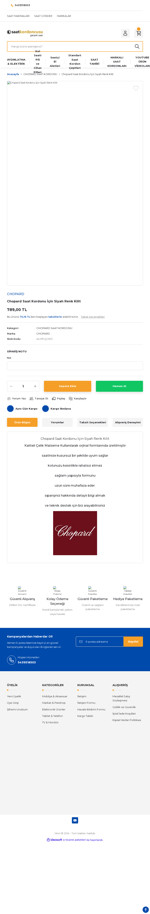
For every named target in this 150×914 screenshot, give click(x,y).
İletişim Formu (86, 702)
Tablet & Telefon (52, 715)
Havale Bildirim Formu (91, 709)
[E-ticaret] (74, 840)
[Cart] (138, 33)
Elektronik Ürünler (53, 709)
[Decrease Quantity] (11, 386)
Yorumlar (57, 422)
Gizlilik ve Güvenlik (124, 707)
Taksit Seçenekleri (92, 422)
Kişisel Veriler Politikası (126, 720)
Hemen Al (119, 386)
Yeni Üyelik (14, 696)
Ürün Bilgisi (22, 422)
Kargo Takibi (85, 715)
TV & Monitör (50, 722)
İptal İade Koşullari (124, 713)
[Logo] (25, 33)
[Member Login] (125, 33)
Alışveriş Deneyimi (128, 422)
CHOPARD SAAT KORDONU (54, 328)
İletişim (81, 696)
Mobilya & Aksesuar (54, 696)
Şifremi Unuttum (17, 709)
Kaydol (133, 641)
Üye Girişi (13, 702)
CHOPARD (43, 333)
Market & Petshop (54, 702)
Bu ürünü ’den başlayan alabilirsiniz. (56, 316)
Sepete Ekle (67, 386)
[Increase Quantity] (35, 386)
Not (9, 357)
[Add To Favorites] (135, 88)
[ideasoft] (54, 840)
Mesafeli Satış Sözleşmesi (121, 698)
